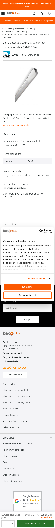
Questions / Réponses (44, 21)
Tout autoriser (27, 287)
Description (6, 21)
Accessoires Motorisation (13, 32)
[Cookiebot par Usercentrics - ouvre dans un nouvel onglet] (39, 231)
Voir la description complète (16, 125)
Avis (31, 21)
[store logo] (13, 13)
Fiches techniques (20, 21)
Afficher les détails (37, 278)
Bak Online (7, 29)
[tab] (27, 384)
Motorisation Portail (24, 29)
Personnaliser (26, 295)
